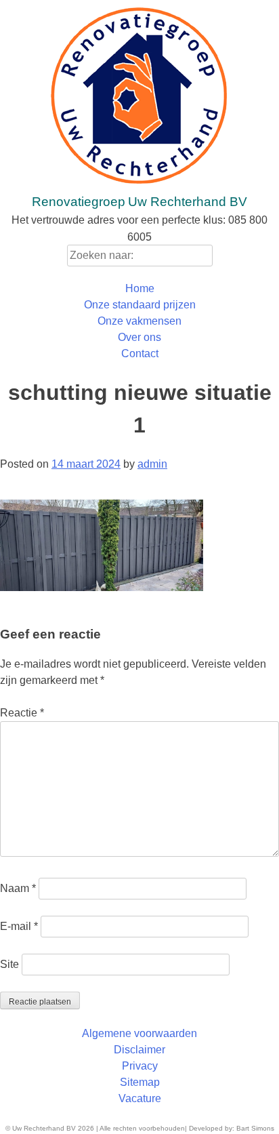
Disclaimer (139, 1049)
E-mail (19, 926)
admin (152, 464)
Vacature (140, 1098)
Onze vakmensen (139, 321)
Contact (139, 353)
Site (9, 964)
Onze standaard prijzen (140, 304)
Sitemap (140, 1082)
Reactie (22, 712)
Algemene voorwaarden (139, 1033)
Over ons (139, 337)
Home (139, 288)
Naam (18, 888)
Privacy (140, 1066)
